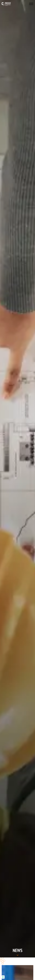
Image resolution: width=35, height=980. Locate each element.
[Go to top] (31, 976)
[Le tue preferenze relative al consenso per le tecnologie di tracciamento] (3, 977)
